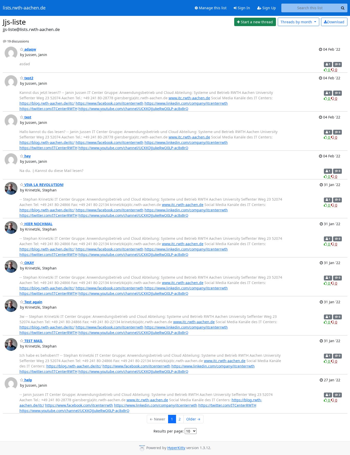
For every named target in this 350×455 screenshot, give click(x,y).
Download (335, 21)
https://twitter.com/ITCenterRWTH (48, 108)
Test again (32, 301)
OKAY (28, 262)
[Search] (342, 8)
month (297, 21)
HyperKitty (176, 448)
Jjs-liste (14, 22)
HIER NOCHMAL (38, 223)
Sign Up (268, 7)
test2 (28, 77)
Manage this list (212, 7)
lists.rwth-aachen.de (24, 8)
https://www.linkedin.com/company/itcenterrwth (186, 103)
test (27, 117)
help (27, 379)
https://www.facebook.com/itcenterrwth (109, 103)
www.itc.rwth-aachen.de (189, 97)
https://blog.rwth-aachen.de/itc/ (47, 103)
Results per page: (168, 431)
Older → (193, 419)
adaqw (29, 49)
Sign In (243, 7)
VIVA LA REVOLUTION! (43, 184)
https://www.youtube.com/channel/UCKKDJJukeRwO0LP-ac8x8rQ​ (133, 108)
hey (27, 156)
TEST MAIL (33, 340)
